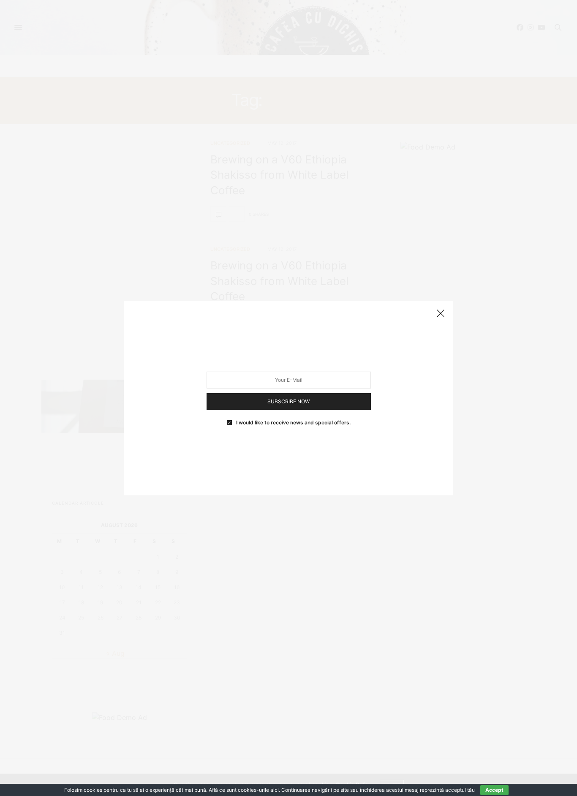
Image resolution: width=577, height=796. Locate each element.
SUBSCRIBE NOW (288, 401)
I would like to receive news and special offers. (293, 422)
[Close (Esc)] (440, 313)
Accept (494, 790)
